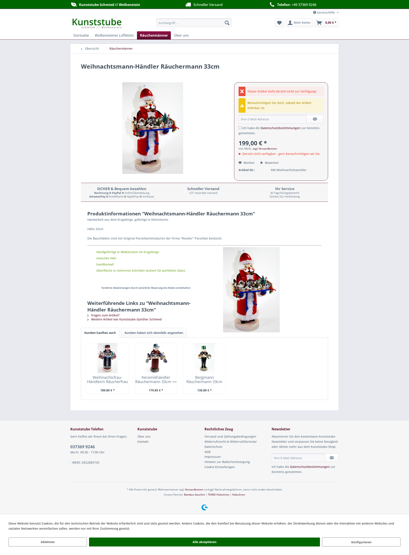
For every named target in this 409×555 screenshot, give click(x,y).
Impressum (212, 457)
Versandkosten (194, 489)
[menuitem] (194, 23)
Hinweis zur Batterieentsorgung (227, 462)
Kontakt (142, 442)
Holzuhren (238, 494)
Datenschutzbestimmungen (280, 128)
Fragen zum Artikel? (105, 315)
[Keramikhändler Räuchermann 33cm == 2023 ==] (156, 358)
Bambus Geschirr (194, 494)
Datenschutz (213, 447)
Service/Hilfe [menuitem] (326, 12)
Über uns (144, 436)
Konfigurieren (361, 542)
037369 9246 (82, 447)
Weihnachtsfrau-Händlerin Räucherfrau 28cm (107, 379)
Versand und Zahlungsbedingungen (230, 436)
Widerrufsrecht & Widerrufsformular (230, 442)
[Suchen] (227, 23)
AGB (207, 452)
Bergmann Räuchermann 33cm (204, 379)
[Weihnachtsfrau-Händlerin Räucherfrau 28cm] (107, 358)
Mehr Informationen (145, 528)
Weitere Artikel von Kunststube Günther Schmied (126, 319)
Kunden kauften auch (100, 333)
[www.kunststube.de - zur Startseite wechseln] (97, 24)
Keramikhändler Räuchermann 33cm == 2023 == (156, 379)
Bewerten (271, 163)
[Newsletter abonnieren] (331, 458)
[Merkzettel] (279, 23)
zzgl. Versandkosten (265, 148)
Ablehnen (48, 542)
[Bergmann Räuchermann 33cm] (204, 358)
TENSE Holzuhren (218, 494)
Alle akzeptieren (204, 542)
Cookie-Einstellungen (219, 467)
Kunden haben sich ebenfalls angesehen (154, 333)
